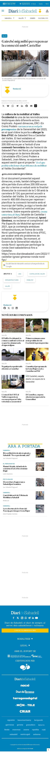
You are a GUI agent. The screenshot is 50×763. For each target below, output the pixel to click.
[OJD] (25, 667)
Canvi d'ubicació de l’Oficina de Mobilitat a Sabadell (15, 496)
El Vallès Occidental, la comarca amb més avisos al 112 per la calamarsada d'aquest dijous (13, 341)
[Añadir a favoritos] (35, 105)
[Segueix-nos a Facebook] (13, 618)
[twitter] (9, 308)
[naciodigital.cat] (24, 720)
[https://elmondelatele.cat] (25, 705)
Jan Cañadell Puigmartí (10, 458)
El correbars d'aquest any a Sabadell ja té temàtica (14, 483)
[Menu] (3, 11)
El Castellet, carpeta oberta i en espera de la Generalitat (35, 397)
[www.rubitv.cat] (44, 730)
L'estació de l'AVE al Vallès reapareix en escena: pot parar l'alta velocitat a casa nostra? (11, 398)
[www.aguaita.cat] (11, 720)
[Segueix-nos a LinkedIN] (33, 618)
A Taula (33, 4)
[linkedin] (17, 308)
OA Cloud (30, 748)
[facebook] (4, 308)
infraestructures (11, 280)
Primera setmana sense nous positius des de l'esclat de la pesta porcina (37, 340)
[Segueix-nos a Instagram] (22, 618)
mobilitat (30, 280)
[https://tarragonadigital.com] (25, 699)
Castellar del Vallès (37, 274)
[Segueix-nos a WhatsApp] (26, 618)
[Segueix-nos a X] (18, 618)
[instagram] (13, 308)
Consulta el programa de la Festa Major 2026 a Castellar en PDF (36, 368)
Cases (41, 4)
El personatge (9, 463)
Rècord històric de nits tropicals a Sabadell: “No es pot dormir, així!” (16, 454)
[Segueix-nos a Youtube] (36, 618)
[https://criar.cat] (25, 711)
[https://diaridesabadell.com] (25, 679)
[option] (25, 66)
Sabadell (10, 18)
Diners (32, 18)
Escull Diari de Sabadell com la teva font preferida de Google (25, 265)
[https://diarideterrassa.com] (25, 692)
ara (19, 274)
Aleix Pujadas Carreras (10, 514)
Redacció (6, 500)
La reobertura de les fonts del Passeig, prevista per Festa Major (16, 510)
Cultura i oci (43, 18)
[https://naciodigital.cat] (25, 686)
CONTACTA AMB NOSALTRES (25, 630)
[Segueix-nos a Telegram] (29, 618)
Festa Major (8, 479)
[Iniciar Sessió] (47, 11)
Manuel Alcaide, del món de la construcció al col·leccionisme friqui (15, 469)
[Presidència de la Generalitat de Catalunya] (19, 656)
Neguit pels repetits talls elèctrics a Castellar (12, 367)
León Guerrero (8, 474)
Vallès (22, 18)
